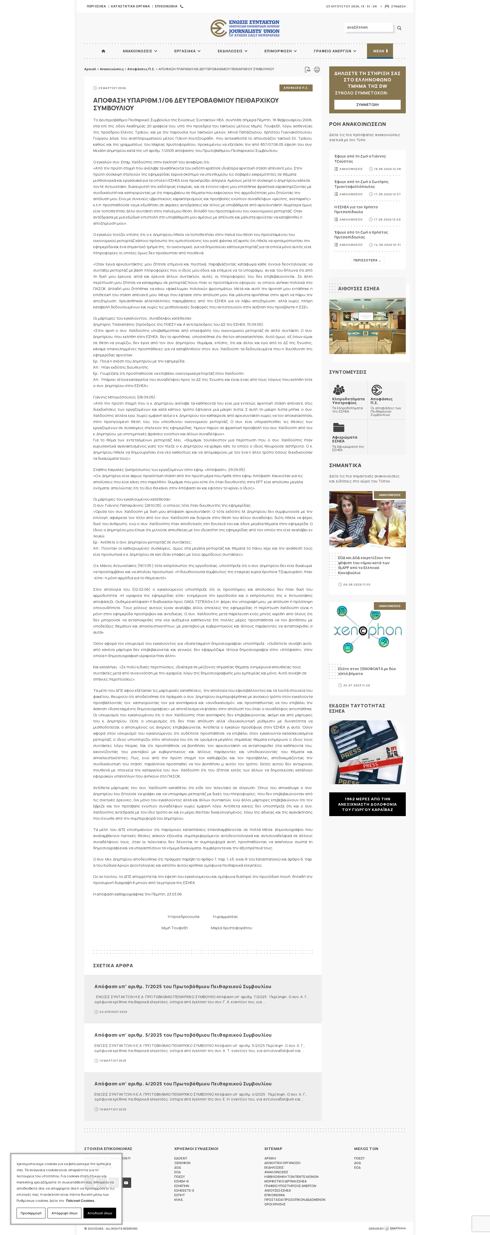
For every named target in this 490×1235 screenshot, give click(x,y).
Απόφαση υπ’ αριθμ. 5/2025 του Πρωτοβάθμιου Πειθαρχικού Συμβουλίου (183, 1035)
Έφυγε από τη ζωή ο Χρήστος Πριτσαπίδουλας (361, 235)
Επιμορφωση (278, 51)
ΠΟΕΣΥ (179, 1177)
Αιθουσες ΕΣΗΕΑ (359, 288)
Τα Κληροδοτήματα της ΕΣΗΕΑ (348, 405)
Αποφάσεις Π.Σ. (141, 69)
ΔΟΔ (177, 1167)
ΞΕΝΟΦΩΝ (182, 1163)
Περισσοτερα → (367, 260)
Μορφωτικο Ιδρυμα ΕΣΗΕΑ (285, 1181)
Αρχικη (270, 1158)
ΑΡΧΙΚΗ (103, 51)
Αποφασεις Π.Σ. (296, 88)
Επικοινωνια (166, 6)
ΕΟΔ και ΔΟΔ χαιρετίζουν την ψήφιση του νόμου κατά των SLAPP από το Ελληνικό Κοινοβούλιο (364, 565)
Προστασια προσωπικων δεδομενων (294, 1199)
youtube (126, 1183)
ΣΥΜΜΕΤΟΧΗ (367, 104)
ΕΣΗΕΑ (245, 28)
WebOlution (395, 1228)
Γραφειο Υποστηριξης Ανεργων (290, 1186)
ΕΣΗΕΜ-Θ (181, 1181)
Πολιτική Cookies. (80, 1200)
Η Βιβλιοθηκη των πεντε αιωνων (291, 1177)
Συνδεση (398, 6)
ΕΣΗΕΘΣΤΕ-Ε (184, 1190)
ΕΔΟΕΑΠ (180, 1158)
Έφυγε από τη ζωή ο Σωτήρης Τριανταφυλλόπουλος (361, 184)
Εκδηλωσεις (230, 51)
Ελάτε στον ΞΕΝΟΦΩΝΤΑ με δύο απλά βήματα (367, 671)
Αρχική (90, 69)
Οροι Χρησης (275, 1204)
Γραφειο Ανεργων (332, 51)
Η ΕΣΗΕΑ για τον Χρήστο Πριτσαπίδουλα (356, 209)
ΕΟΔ (177, 1172)
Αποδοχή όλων (100, 1213)
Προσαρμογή (31, 1213)
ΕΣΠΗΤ (179, 1195)
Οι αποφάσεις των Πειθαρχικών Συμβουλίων (386, 406)
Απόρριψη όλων (65, 1213)
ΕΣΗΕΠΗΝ (181, 1186)
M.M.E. (178, 1199)
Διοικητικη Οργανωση (282, 1163)
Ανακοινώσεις (112, 69)
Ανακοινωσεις (137, 51)
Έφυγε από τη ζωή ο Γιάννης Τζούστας (360, 159)
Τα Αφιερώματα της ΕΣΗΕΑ (348, 443)
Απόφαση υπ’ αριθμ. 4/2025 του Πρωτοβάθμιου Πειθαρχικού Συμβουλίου (183, 1084)
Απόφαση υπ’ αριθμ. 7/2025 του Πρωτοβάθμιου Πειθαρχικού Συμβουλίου (183, 986)
